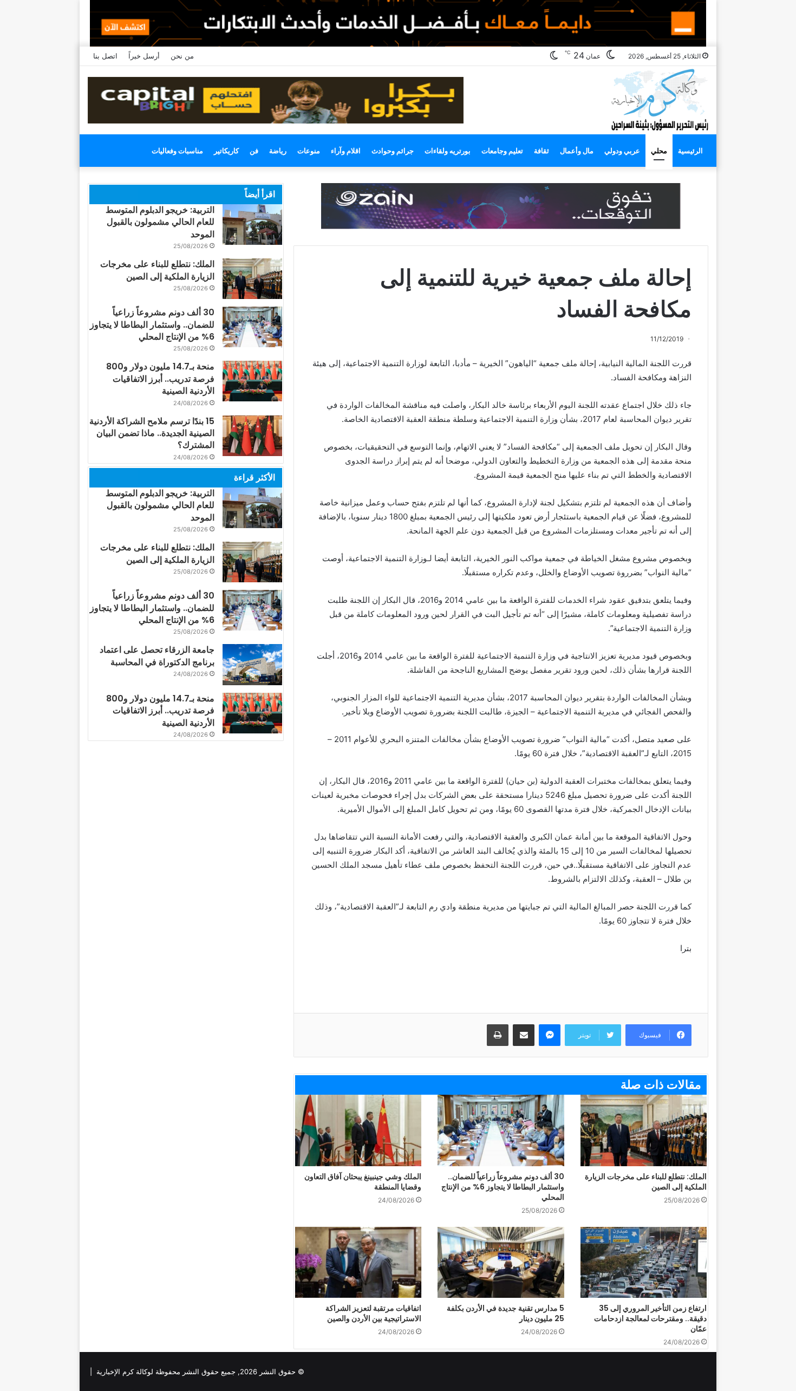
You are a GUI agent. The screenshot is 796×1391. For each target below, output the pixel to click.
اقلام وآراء (346, 150)
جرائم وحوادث (392, 150)
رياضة (277, 150)
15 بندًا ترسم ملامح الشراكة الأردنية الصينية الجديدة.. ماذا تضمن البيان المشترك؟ (151, 433)
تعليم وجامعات (502, 150)
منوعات (308, 150)
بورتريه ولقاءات (448, 150)
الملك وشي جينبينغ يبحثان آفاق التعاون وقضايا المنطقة (362, 1181)
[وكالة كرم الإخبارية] (659, 99)
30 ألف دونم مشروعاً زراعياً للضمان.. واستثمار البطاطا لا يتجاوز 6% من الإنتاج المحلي (502, 1186)
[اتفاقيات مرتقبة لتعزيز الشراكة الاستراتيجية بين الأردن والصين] (358, 1262)
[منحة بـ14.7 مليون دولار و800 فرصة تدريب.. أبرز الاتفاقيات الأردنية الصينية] (252, 381)
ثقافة (541, 150)
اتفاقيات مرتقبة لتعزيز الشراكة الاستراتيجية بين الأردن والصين (373, 1313)
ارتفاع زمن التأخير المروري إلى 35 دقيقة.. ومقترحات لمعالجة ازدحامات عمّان (650, 1318)
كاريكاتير (226, 150)
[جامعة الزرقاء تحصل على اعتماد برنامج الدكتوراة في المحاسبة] (252, 664)
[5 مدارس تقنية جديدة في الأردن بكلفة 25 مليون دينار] (501, 1262)
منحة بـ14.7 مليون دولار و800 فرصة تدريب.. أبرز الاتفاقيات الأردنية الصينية (160, 378)
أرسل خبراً (144, 55)
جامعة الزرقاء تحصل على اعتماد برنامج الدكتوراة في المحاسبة (157, 656)
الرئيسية (690, 150)
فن (254, 150)
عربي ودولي (622, 150)
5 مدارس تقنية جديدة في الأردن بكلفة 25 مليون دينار (505, 1313)
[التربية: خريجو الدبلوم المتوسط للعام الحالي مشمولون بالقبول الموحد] (252, 224)
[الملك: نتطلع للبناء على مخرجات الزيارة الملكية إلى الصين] (643, 1130)
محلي (659, 150)
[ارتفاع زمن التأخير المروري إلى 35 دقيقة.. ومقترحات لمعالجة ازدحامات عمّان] (643, 1262)
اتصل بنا (105, 55)
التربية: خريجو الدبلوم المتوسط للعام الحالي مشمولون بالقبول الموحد (160, 222)
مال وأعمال (576, 150)
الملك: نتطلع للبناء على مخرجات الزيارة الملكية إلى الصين (646, 1181)
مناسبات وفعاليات (177, 150)
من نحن (182, 55)
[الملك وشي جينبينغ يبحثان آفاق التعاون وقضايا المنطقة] (358, 1130)
